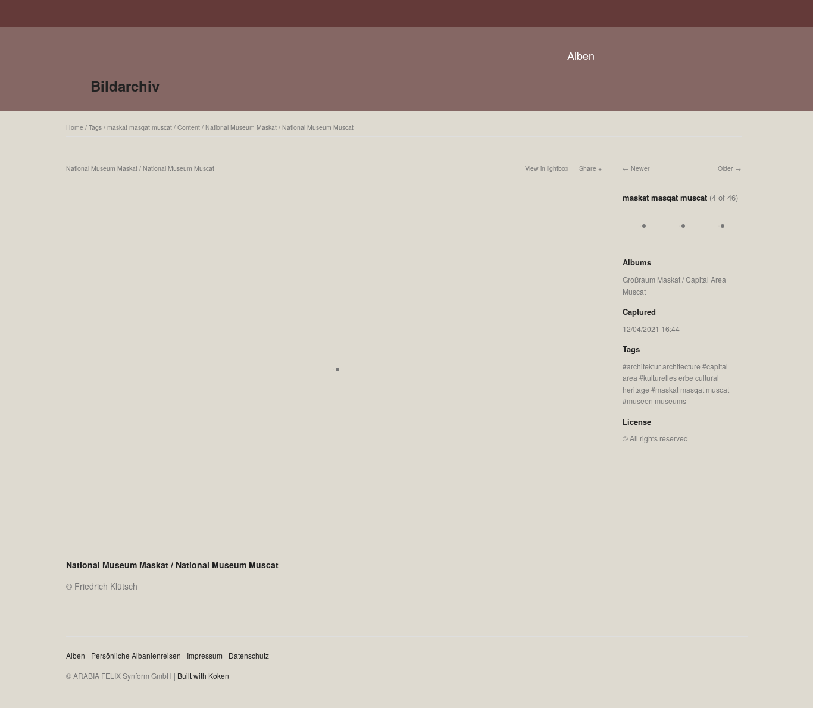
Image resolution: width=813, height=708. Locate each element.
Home (74, 127)
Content (188, 127)
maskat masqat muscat (139, 127)
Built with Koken (203, 676)
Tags (95, 127)
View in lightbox (546, 168)
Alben (581, 55)
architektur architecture (664, 366)
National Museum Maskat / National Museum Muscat (279, 127)
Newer (640, 168)
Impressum (205, 655)
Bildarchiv (125, 86)
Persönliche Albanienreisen (136, 655)
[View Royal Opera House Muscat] (640, 238)
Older (725, 168)
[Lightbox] (334, 549)
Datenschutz (249, 655)
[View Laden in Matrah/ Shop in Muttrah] (719, 238)
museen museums (656, 401)
